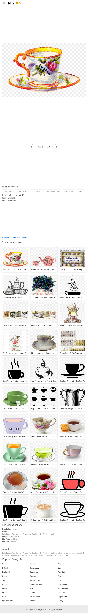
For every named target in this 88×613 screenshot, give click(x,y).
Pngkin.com (62, 596)
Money (60, 600)
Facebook (33, 600)
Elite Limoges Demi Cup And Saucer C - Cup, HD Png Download (54, 353)
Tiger (4, 580)
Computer (61, 592)
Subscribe (34, 572)
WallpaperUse (35, 580)
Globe (32, 592)
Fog (59, 576)
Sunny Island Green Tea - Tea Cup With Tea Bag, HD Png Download (27, 409)
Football (5, 588)
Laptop (4, 576)
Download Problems (19, 237)
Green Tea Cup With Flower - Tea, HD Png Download (50, 492)
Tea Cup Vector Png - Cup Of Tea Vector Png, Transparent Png (54, 381)
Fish (4, 592)
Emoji (4, 584)
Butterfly (5, 568)
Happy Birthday (63, 588)
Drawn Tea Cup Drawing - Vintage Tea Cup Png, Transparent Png (55, 269)
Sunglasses (34, 568)
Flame (32, 564)
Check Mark (62, 584)
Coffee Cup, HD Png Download (71, 353)
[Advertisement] (44, 27)
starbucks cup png (53, 191)
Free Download (44, 147)
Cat (59, 568)
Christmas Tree (36, 584)
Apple (60, 564)
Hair (31, 588)
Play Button (62, 572)
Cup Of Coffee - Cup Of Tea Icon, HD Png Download (50, 409)
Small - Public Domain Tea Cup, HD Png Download (49, 436)
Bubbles (33, 576)
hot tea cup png (22, 191)
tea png (80, 191)
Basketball (6, 572)
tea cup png (8, 191)
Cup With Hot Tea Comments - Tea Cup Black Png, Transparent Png (27, 381)
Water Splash (35, 596)
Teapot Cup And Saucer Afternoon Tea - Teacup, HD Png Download (27, 297)
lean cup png (69, 191)
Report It (5, 237)
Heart (4, 564)
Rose (60, 580)
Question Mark (7, 600)
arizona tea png (37, 191)
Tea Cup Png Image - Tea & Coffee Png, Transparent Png (24, 464)
